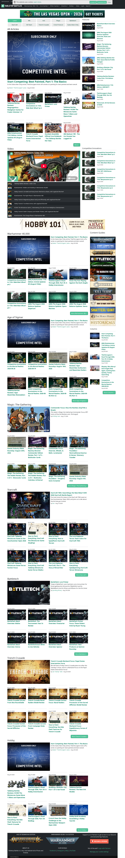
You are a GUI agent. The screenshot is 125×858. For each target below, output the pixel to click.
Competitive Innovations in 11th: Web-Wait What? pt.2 (34, 105)
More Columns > (109, 392)
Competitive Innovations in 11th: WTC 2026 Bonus (106, 170)
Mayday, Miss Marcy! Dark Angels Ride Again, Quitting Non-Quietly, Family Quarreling (109, 371)
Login (82, 6)
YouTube (72, 851)
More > (76, 145)
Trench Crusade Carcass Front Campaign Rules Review (37, 726)
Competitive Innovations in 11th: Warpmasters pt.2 (106, 187)
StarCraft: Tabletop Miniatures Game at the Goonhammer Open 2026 (16, 538)
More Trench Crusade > (79, 736)
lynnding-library (57, 590)
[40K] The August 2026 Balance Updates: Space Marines (57, 306)
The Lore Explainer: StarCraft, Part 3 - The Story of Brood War (57, 565)
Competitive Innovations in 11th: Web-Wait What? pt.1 (106, 162)
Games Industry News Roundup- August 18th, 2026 (57, 366)
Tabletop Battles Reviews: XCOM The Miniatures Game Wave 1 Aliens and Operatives (71, 111)
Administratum (5, 1)
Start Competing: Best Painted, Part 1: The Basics (36, 81)
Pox (53, 503)
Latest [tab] (15, 21)
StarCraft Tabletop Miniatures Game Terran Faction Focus (16, 565)
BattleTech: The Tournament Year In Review (35, 623)
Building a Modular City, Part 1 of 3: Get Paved (105, 68)
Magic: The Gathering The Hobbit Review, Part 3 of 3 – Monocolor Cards (16, 475)
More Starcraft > (81, 575)
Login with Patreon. (104, 848)
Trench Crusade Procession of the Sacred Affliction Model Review (78, 702)
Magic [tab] (58, 21)
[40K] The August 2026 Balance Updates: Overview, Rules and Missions (104, 35)
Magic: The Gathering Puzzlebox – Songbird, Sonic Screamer (57, 478)
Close (109, 2)
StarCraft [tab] (15, 25)
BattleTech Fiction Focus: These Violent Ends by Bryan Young (77, 623)
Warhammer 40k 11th (31, 6)
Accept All (93, 2)
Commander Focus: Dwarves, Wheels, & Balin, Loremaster (56, 450)
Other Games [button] (54, 6)
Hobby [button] (71, 6)
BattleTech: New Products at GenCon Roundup (76, 647)
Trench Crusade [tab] (44, 25)
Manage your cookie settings (99, 852)
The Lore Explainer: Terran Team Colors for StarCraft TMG (77, 538)
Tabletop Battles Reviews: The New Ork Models (77, 789)
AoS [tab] (44, 21)
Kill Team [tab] (29, 25)
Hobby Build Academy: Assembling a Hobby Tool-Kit (77, 818)
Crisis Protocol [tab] (58, 25)
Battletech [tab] (73, 21)
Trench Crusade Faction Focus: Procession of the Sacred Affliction (16, 726)
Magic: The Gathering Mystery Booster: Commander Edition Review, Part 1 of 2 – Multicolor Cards (104, 48)
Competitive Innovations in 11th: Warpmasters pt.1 (106, 195)
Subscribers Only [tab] (72, 25)
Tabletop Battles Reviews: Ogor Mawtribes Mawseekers (16, 392)
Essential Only (102, 2)
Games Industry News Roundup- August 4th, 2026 (77, 478)
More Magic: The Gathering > (77, 486)
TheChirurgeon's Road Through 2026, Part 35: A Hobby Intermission (58, 283)
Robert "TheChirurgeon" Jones (17, 88)
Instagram (60, 851)
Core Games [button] (44, 6)
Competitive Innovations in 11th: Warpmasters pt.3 (106, 179)
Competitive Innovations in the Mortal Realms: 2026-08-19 (37, 366)
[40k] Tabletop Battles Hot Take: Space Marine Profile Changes (106, 60)
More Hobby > (82, 830)
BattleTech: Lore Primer (59, 582)
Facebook (53, 851)
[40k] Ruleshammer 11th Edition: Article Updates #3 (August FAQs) (37, 281)
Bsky (66, 851)
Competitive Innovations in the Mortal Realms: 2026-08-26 (16, 366)
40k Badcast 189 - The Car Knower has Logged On (72, 136)
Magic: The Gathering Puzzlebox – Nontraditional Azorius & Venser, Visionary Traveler (78, 452)
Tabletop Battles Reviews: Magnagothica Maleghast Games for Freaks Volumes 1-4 (15, 107)
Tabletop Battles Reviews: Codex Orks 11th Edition (105, 77)
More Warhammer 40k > (79, 313)
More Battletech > (81, 654)
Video (77, 6)
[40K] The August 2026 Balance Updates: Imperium (36, 306)
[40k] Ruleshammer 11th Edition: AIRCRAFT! (105, 86)
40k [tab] (29, 21)
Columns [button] (64, 6)
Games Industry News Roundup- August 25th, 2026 (16, 450)
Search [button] (88, 6)
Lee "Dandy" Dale (57, 671)
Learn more (37, 2)
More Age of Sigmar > (80, 401)
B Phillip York (56, 416)
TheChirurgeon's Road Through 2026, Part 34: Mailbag (104, 95)
